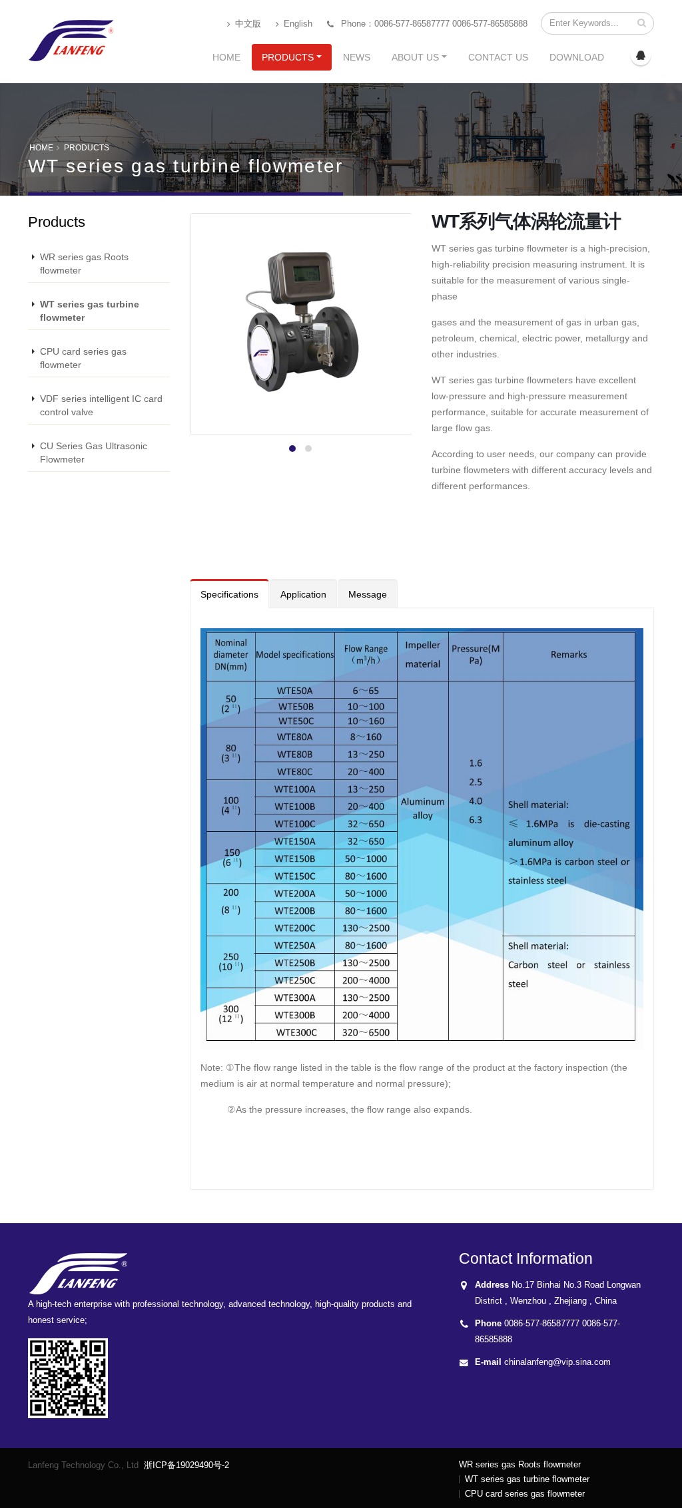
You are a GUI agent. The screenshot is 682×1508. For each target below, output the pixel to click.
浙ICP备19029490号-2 (186, 1465)
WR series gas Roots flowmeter (84, 264)
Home (226, 57)
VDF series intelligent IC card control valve (101, 405)
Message (367, 594)
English (296, 24)
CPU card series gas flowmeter (83, 358)
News (356, 57)
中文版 (246, 24)
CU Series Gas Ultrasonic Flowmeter (93, 453)
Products (288, 57)
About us (415, 57)
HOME (41, 147)
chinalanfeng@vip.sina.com (557, 1362)
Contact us (498, 57)
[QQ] (641, 55)
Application (303, 594)
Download (576, 57)
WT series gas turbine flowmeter (89, 311)
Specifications (229, 594)
